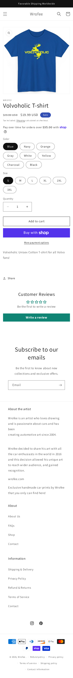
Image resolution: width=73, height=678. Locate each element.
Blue (10, 146)
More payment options (36, 242)
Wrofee (21, 657)
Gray (10, 155)
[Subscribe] (60, 385)
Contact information (38, 669)
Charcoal (13, 165)
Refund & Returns (19, 587)
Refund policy (37, 657)
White (28, 155)
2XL (59, 180)
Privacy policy (55, 657)
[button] (5, 14)
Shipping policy (49, 663)
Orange (45, 146)
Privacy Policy (17, 578)
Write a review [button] (36, 317)
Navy (27, 146)
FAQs (11, 525)
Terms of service (28, 663)
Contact (13, 544)
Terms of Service (18, 597)
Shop (11, 535)
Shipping (20, 120)
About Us (14, 516)
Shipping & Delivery (20, 569)
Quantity (8, 198)
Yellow (46, 155)
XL (45, 180)
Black (34, 165)
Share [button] (11, 278)
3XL (9, 189)
